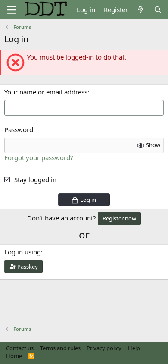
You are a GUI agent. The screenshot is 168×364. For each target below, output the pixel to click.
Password (18, 129)
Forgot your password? (38, 157)
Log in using (22, 252)
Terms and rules (60, 348)
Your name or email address (45, 92)
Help (134, 348)
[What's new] (140, 10)
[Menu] (12, 10)
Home (14, 356)
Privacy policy (104, 348)
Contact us (20, 348)
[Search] (157, 10)
